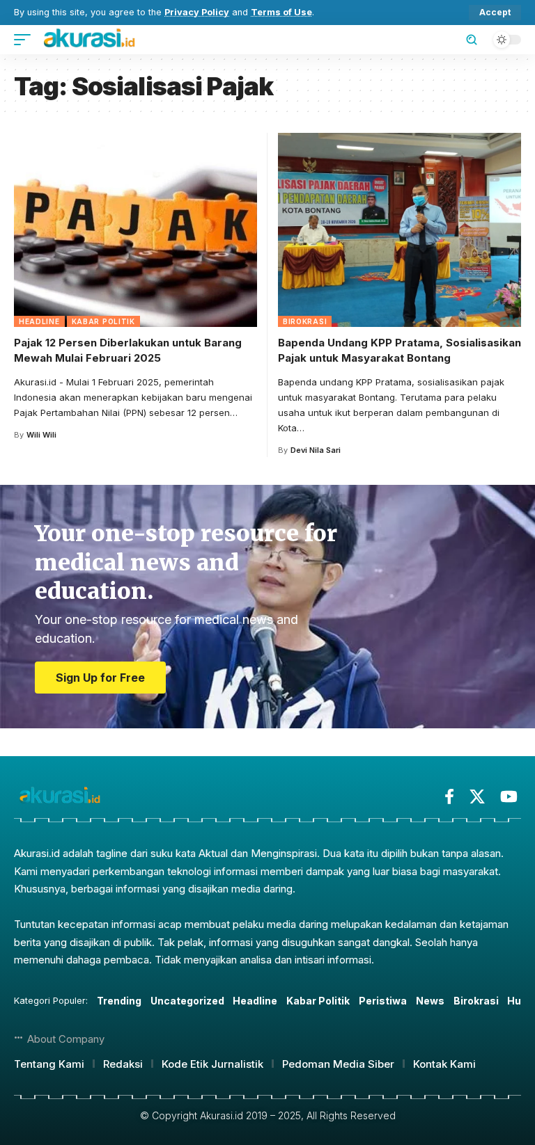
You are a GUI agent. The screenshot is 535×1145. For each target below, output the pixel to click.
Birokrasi (305, 321)
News (430, 1001)
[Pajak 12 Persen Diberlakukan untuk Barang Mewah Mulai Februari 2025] (135, 230)
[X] (477, 797)
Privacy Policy (196, 12)
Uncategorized (187, 1001)
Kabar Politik (103, 321)
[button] (495, 12)
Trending (119, 1001)
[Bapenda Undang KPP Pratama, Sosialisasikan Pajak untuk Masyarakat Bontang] (399, 230)
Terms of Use (281, 12)
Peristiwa (383, 1001)
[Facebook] (449, 797)
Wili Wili (41, 435)
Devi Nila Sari (315, 450)
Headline (39, 321)
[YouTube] (509, 797)
